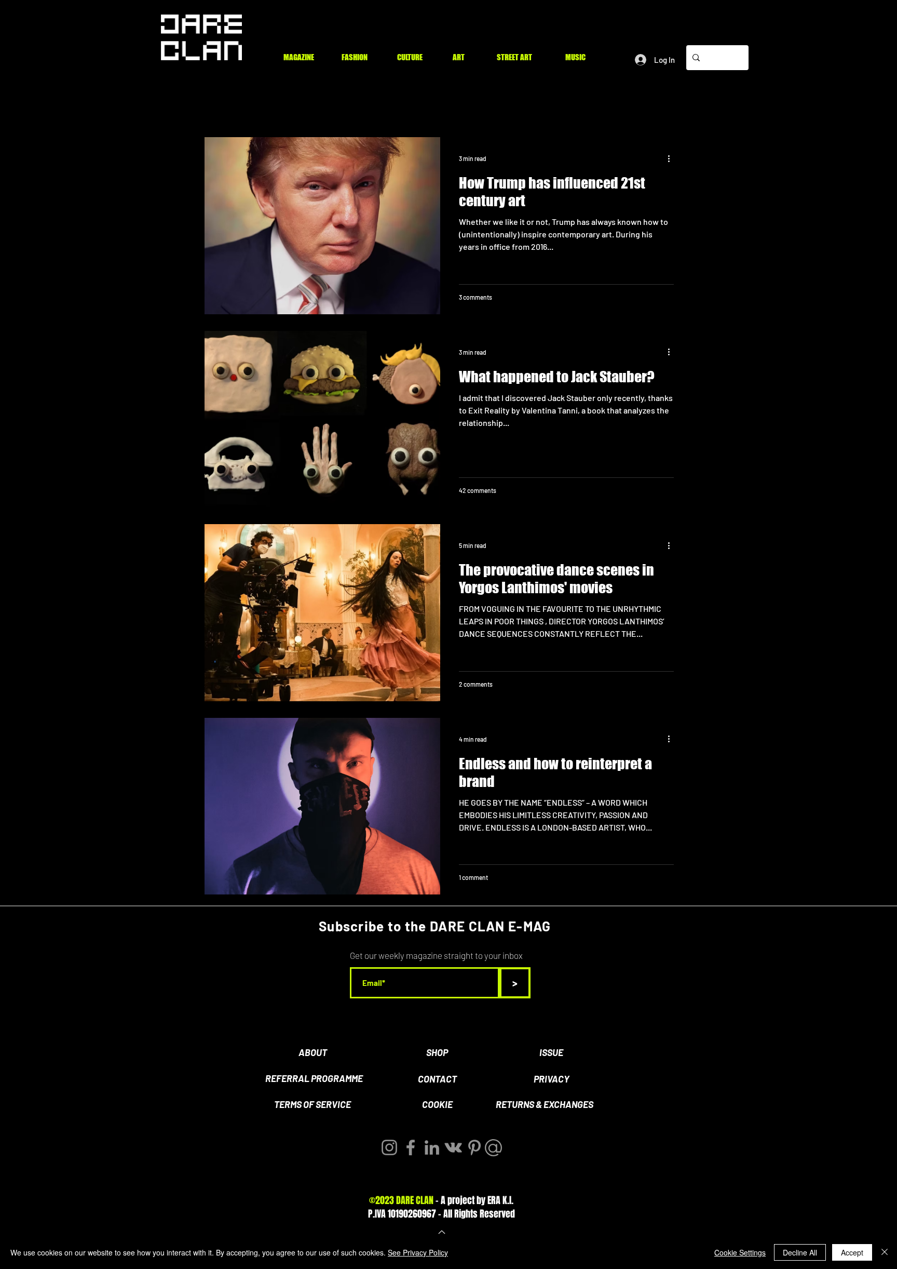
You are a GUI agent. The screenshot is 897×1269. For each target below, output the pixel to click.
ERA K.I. (500, 1200)
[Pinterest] (474, 1147)
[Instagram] (389, 1147)
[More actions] (672, 158)
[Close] (884, 1252)
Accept (852, 1252)
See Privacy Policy (418, 1252)
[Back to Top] (441, 1232)
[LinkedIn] (432, 1147)
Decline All (800, 1252)
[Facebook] (410, 1147)
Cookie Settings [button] (740, 1252)
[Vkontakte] (453, 1147)
